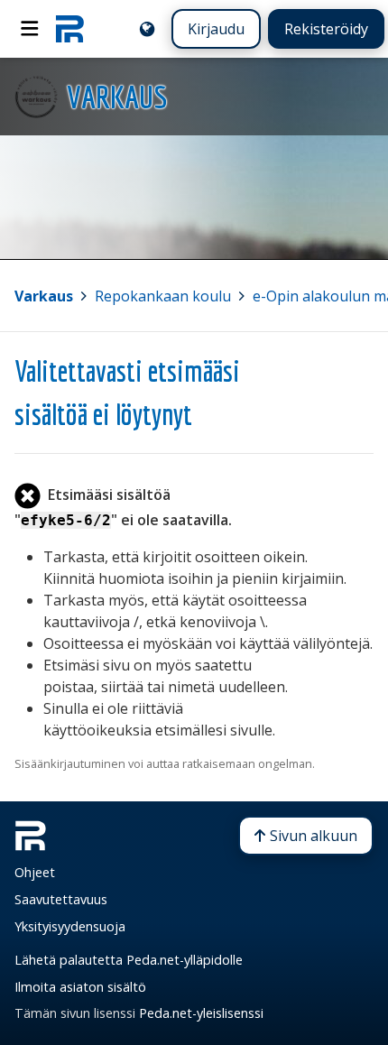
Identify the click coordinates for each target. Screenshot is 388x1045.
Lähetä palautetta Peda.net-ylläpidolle (128, 959)
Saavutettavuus (60, 899)
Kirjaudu (216, 29)
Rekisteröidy (326, 29)
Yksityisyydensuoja (69, 926)
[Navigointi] (29, 29)
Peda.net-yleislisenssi (201, 1013)
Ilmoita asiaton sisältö (80, 986)
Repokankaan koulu (163, 296)
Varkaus (43, 296)
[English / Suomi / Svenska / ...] (147, 29)
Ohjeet (34, 872)
